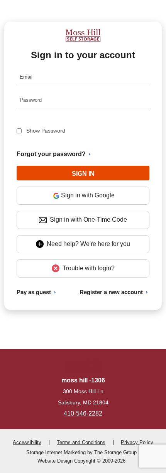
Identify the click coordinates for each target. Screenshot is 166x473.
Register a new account (111, 292)
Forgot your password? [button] (51, 154)
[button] (83, 173)
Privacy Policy (137, 442)
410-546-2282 (83, 413)
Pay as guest (34, 292)
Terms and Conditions (81, 442)
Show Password (45, 131)
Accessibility (27, 442)
